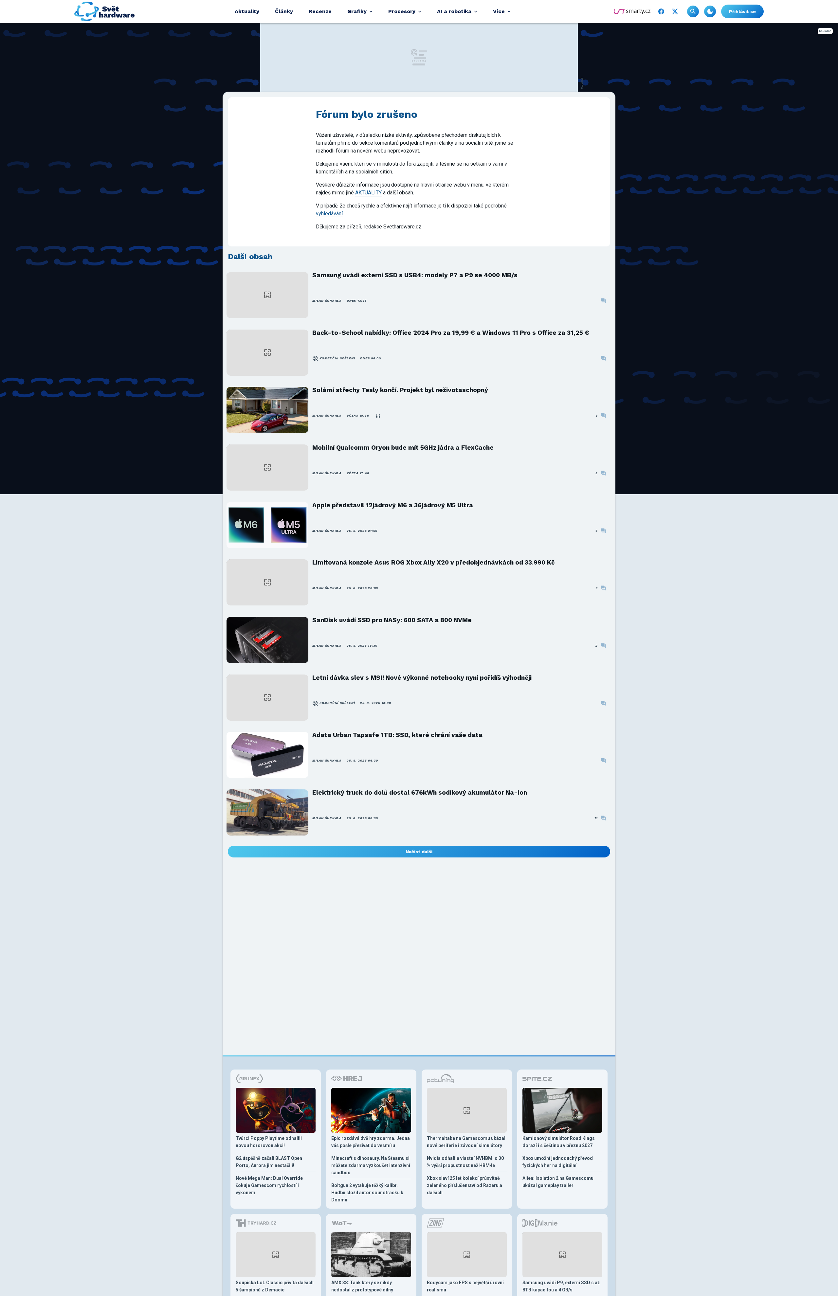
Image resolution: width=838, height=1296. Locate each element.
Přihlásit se (742, 11)
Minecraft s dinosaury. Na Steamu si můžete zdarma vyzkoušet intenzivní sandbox (370, 1165)
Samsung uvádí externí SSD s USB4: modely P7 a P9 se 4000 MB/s (415, 275)
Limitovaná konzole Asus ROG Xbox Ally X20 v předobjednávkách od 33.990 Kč (433, 562)
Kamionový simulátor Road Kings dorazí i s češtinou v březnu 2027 (558, 1142)
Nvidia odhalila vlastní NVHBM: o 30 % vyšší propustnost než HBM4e (465, 1162)
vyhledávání (329, 213)
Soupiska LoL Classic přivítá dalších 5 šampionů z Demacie (275, 1286)
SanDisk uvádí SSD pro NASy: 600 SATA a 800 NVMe (392, 620)
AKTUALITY (368, 192)
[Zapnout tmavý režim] (710, 11)
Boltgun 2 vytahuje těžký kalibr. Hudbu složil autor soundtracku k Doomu (367, 1192)
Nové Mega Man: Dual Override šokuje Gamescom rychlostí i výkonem (269, 1185)
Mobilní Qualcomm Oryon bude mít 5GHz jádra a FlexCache (403, 447)
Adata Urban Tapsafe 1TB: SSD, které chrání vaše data (397, 735)
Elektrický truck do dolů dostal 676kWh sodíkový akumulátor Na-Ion (419, 792)
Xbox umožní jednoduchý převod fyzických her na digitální (557, 1162)
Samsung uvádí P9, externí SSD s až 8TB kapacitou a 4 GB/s (561, 1286)
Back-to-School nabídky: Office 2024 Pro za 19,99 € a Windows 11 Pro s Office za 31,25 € (450, 332)
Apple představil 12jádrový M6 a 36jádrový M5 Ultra (392, 505)
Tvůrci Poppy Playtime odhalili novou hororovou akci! (269, 1142)
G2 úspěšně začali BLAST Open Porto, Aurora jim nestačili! (269, 1162)
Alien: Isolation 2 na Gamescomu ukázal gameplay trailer (557, 1182)
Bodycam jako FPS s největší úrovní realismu (465, 1286)
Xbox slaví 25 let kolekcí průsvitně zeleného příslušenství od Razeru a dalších (464, 1185)
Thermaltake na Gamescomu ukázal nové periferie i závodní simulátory (466, 1142)
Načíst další (419, 851)
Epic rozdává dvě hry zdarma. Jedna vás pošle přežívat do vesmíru (370, 1142)
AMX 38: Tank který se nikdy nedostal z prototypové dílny (362, 1286)
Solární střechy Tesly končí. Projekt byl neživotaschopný (400, 390)
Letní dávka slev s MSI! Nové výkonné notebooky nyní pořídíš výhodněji (422, 677)
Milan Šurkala (326, 300)
